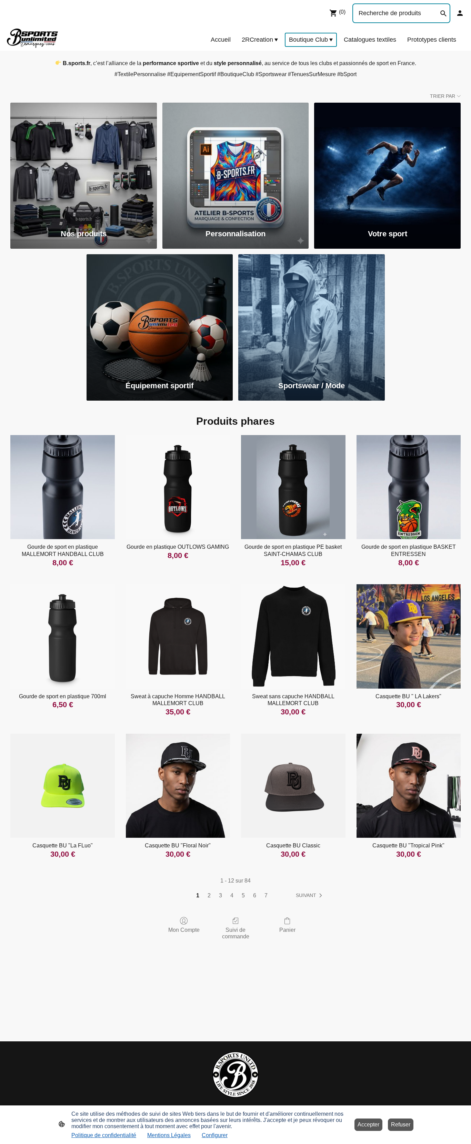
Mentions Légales (169, 1135)
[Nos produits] (83, 162)
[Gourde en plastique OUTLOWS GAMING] (178, 487)
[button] (310, 895)
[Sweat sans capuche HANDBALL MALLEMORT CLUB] (293, 636)
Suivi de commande (235, 933)
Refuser (400, 1124)
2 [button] (209, 895)
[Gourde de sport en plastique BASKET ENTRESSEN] (409, 487)
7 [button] (266, 895)
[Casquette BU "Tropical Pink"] (409, 786)
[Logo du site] (32, 38)
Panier (287, 930)
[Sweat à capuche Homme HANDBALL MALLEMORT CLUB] (178, 636)
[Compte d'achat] (460, 13)
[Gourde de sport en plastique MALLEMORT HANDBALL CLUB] (62, 487)
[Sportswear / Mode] (311, 313)
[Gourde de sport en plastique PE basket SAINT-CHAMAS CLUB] (293, 487)
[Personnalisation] (235, 162)
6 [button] (254, 895)
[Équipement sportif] (160, 313)
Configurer (215, 1135)
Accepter (368, 1124)
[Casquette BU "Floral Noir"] (178, 786)
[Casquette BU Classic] (293, 786)
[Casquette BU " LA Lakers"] (409, 636)
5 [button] (243, 895)
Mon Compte (184, 930)
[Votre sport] (387, 162)
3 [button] (220, 895)
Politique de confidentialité (103, 1135)
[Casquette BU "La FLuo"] (62, 786)
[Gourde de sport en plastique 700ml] (62, 636)
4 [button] (231, 895)
